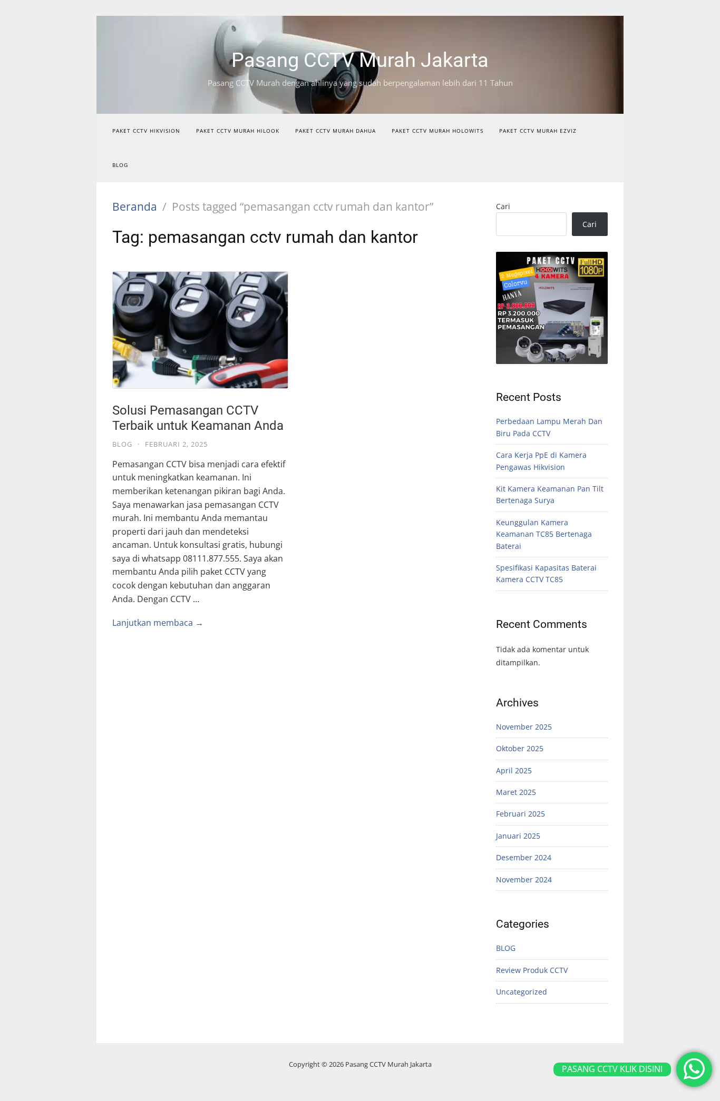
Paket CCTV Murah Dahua (335, 130)
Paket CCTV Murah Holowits (437, 130)
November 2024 (524, 879)
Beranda (134, 206)
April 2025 (514, 770)
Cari (503, 206)
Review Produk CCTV (532, 970)
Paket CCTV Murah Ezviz (538, 130)
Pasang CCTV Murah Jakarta (360, 60)
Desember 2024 (523, 857)
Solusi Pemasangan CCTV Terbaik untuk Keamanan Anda (198, 418)
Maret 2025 (516, 792)
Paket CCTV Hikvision (146, 130)
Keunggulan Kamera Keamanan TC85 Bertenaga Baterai (544, 534)
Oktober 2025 (519, 748)
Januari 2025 (518, 836)
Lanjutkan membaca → (157, 622)
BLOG (120, 165)
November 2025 (524, 727)
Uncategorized (521, 992)
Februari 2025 (520, 814)
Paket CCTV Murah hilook (237, 130)
